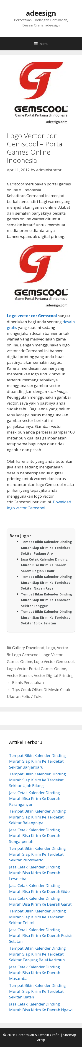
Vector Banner (19, 675)
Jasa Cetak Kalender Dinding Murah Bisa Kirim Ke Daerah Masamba (34, 972)
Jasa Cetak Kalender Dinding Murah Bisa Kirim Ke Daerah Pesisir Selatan (41, 935)
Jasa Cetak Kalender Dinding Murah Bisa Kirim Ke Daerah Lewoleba (34, 872)
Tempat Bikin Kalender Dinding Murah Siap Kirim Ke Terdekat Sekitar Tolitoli (37, 916)
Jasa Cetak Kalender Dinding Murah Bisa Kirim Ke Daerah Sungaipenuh (34, 835)
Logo (50, 647)
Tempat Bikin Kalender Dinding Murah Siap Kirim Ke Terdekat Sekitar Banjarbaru (37, 761)
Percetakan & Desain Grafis (37, 1034)
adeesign (41, 13)
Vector (62, 647)
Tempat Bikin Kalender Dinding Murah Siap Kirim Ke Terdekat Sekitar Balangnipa (37, 816)
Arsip (41, 1039)
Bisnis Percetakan (28, 682)
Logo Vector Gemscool (54, 661)
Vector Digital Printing (54, 675)
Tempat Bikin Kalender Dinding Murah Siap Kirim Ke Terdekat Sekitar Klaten (37, 991)
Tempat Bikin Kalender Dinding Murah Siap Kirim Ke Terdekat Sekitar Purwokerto (37, 854)
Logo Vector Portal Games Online (36, 668)
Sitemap (69, 1034)
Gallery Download (28, 647)
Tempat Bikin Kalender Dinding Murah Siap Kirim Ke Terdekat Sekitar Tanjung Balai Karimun (37, 954)
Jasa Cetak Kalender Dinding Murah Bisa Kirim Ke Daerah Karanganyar (34, 798)
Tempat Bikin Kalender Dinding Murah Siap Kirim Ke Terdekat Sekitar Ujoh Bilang (37, 779)
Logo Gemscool (26, 654)
